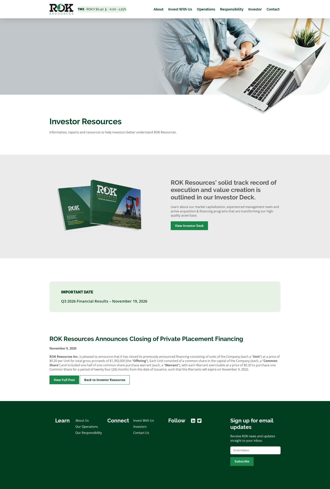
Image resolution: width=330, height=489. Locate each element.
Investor (255, 9)
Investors (140, 427)
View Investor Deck (189, 226)
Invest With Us (180, 9)
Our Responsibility (88, 433)
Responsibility (231, 9)
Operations (206, 9)
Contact (273, 9)
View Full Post (64, 380)
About (158, 9)
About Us (82, 420)
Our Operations (86, 427)
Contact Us (141, 433)
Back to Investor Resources (104, 380)
